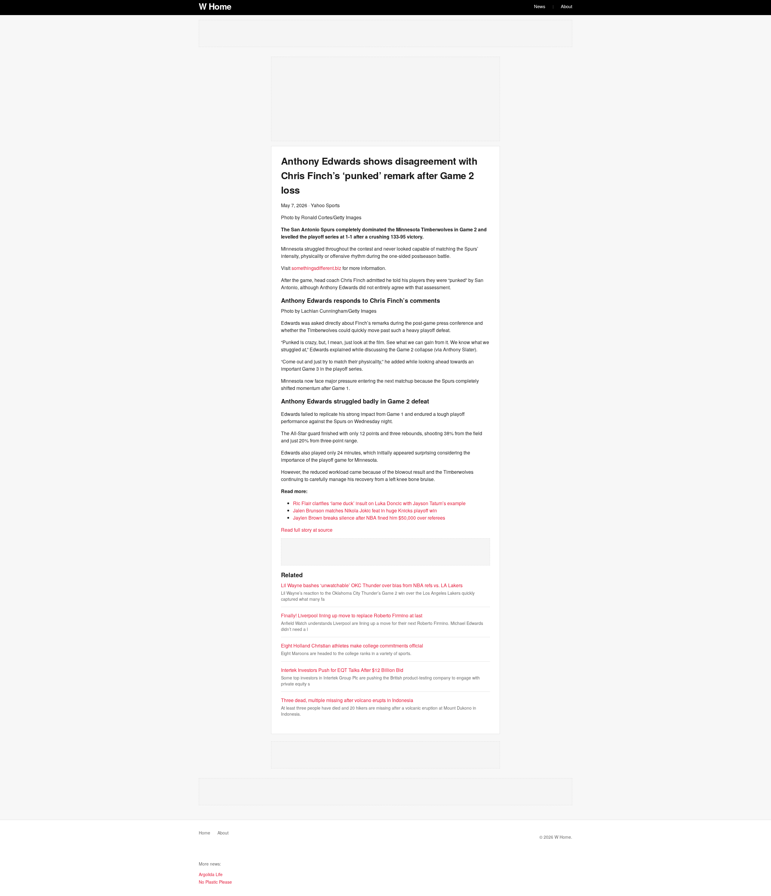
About (566, 6)
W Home (215, 6)
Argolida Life (211, 874)
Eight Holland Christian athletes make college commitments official (352, 645)
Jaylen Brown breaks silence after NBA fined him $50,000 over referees (369, 517)
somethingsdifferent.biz (316, 267)
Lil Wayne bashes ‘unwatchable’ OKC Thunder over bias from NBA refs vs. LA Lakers (372, 585)
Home (204, 833)
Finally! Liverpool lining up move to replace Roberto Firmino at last (351, 615)
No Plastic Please (215, 882)
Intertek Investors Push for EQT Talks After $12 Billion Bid (342, 669)
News (539, 6)
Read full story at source (306, 529)
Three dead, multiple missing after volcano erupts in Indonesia (347, 700)
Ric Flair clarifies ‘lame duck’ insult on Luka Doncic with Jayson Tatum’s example (379, 503)
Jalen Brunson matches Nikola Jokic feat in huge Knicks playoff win (365, 510)
